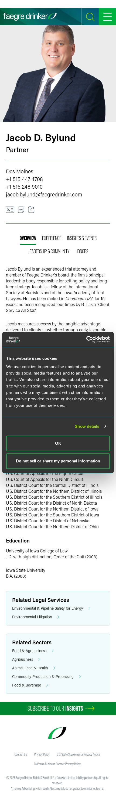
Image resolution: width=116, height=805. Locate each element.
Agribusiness (22, 659)
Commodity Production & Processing (43, 676)
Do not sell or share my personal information (58, 461)
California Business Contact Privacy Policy (57, 764)
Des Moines (19, 171)
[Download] (21, 209)
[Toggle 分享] (31, 210)
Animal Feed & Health (30, 667)
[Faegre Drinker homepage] (30, 17)
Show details (87, 426)
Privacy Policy (42, 754)
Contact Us (21, 754)
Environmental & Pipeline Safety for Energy (47, 608)
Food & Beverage (26, 685)
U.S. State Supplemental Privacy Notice (78, 754)
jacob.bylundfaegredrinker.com (44, 194)
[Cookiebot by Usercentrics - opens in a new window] (86, 339)
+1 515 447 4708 (24, 178)
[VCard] (10, 209)
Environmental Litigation (32, 616)
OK (58, 443)
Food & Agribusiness (29, 650)
